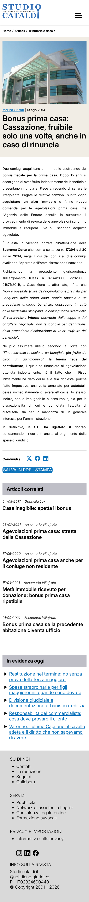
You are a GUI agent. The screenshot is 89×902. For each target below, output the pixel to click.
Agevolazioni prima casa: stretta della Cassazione (39, 534)
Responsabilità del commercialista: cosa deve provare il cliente (45, 715)
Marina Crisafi (13, 110)
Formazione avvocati (36, 817)
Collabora (25, 781)
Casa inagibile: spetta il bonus (36, 508)
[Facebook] (37, 458)
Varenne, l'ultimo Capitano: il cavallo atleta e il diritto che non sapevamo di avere (47, 732)
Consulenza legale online (41, 812)
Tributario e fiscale (41, 31)
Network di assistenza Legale (44, 807)
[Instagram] (19, 853)
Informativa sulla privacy (40, 838)
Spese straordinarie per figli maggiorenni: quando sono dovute (45, 689)
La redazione (29, 771)
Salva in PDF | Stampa (27, 469)
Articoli (19, 31)
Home (6, 31)
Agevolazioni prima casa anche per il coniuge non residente (42, 563)
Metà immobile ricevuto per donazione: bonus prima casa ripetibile (36, 595)
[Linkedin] (45, 458)
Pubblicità (25, 802)
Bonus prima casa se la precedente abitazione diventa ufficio (42, 627)
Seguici (23, 776)
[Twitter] (29, 458)
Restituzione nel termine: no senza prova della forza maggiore (45, 676)
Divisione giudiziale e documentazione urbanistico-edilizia (47, 702)
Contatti (23, 766)
